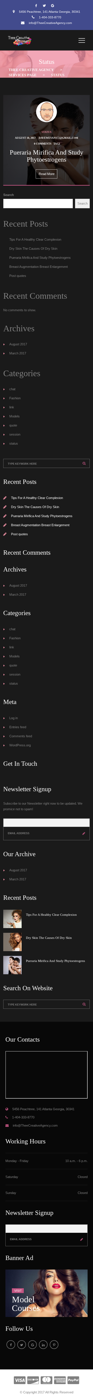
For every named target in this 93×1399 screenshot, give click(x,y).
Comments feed (20, 736)
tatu (46, 132)
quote (13, 425)
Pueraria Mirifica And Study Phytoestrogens (46, 156)
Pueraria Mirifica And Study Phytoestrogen (40, 257)
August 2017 (18, 344)
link (11, 407)
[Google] (54, 6)
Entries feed (17, 727)
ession (14, 434)
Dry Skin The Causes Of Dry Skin (33, 248)
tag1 (56, 143)
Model (14, 416)
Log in (13, 718)
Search (8, 195)
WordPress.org (20, 745)
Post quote (17, 276)
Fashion (15, 398)
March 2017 (17, 353)
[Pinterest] (54, 1344)
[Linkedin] (43, 1344)
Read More (47, 174)
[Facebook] (38, 6)
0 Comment (42, 143)
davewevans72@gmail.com (58, 137)
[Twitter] (46, 6)
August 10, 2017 (25, 137)
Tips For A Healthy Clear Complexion (35, 239)
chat (12, 389)
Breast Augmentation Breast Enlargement (38, 266)
